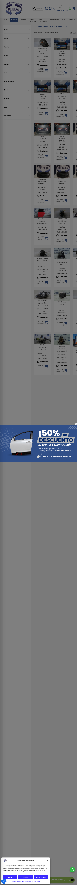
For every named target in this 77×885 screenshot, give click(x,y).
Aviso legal (37, 881)
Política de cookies (16, 881)
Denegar (25, 877)
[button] (47, 861)
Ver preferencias (41, 877)
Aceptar (10, 877)
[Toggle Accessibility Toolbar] (3, 881)
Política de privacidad (27, 881)
